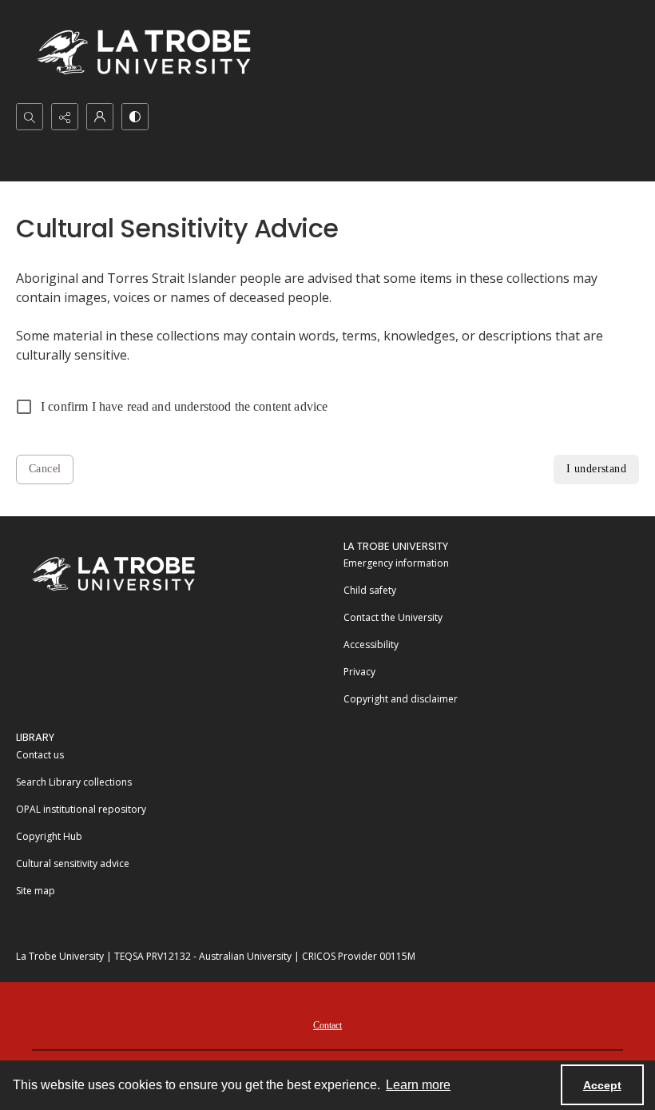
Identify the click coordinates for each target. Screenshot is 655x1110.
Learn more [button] (418, 1085)
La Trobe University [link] (395, 546)
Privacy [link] (359, 671)
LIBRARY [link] (35, 737)
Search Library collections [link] (74, 782)
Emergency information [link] (396, 563)
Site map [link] (35, 890)
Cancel (45, 469)
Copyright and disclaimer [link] (400, 699)
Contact (327, 1025)
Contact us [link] (40, 755)
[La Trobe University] (113, 573)
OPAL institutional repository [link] (81, 809)
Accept (602, 1085)
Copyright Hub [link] (49, 836)
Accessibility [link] (371, 644)
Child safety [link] (369, 590)
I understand (596, 469)
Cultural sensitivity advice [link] (72, 863)
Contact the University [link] (393, 617)
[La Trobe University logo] (144, 51)
